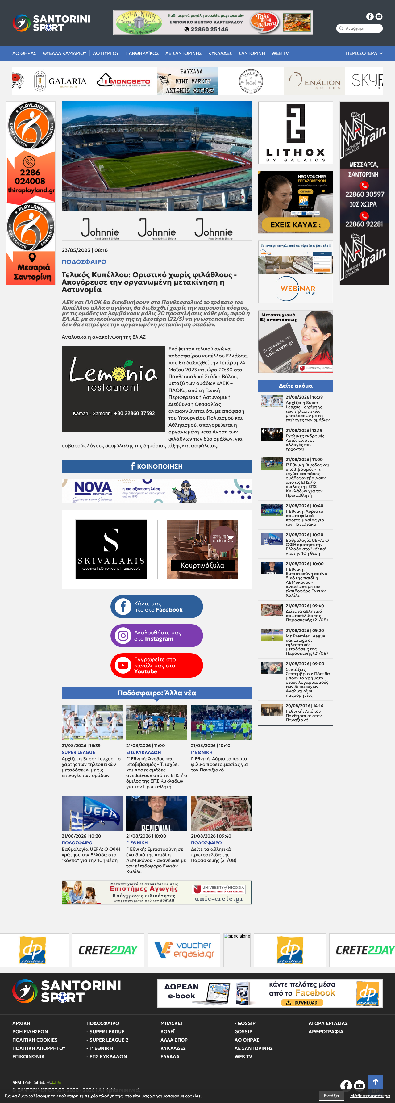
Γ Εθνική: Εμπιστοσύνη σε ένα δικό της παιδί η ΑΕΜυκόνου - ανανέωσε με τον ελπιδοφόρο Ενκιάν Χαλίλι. (156, 860)
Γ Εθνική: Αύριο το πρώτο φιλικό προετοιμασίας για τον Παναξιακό (219, 764)
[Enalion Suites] (244, 81)
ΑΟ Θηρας (24, 53)
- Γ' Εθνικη (99, 1048)
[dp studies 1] (218, 950)
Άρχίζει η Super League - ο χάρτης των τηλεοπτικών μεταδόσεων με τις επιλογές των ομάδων (91, 767)
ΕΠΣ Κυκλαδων (143, 752)
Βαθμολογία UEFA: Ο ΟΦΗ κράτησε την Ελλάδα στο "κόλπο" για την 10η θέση (91, 854)
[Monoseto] (53, 81)
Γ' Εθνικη (202, 752)
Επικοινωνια (28, 1056)
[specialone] (165, 950)
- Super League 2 (107, 1040)
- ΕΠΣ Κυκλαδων (106, 1056)
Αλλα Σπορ (174, 1040)
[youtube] (379, 16)
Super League (78, 752)
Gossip (243, 1031)
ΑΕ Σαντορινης (183, 53)
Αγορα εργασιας (328, 1023)
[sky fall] (308, 81)
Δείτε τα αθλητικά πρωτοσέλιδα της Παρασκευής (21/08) (213, 854)
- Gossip (245, 1023)
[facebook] (370, 16)
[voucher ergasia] (112, 950)
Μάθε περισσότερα (370, 1095)
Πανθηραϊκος (142, 53)
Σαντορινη (252, 53)
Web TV (280, 53)
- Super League (105, 1031)
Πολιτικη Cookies (35, 1040)
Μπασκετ (171, 1023)
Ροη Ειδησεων (30, 1031)
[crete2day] (36, 950)
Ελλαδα (170, 1056)
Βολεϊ (167, 1031)
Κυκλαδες (220, 53)
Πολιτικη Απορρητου (39, 1048)
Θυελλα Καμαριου (64, 53)
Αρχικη (21, 1023)
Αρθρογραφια (326, 1031)
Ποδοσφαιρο (84, 262)
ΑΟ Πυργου (106, 53)
